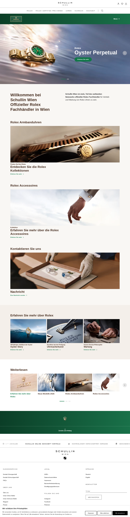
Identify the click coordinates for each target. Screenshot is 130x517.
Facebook (47, 502)
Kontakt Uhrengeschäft (10, 474)
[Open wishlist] (122, 4)
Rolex (30, 10)
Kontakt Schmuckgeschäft (11, 477)
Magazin (5, 502)
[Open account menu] (118, 4)
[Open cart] (126, 4)
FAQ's (5, 480)
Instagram (47, 498)
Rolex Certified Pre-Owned (49, 10)
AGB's (46, 474)
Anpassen (91, 513)
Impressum (47, 480)
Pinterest (47, 505)
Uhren (69, 10)
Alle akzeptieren (120, 513)
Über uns (6, 492)
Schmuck (79, 10)
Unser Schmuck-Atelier (10, 498)
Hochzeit (90, 10)
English (88, 477)
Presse (5, 505)
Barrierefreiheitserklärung (52, 483)
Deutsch (88, 474)
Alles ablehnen (104, 513)
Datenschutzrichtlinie (50, 477)
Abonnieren (93, 497)
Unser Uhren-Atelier (9, 495)
